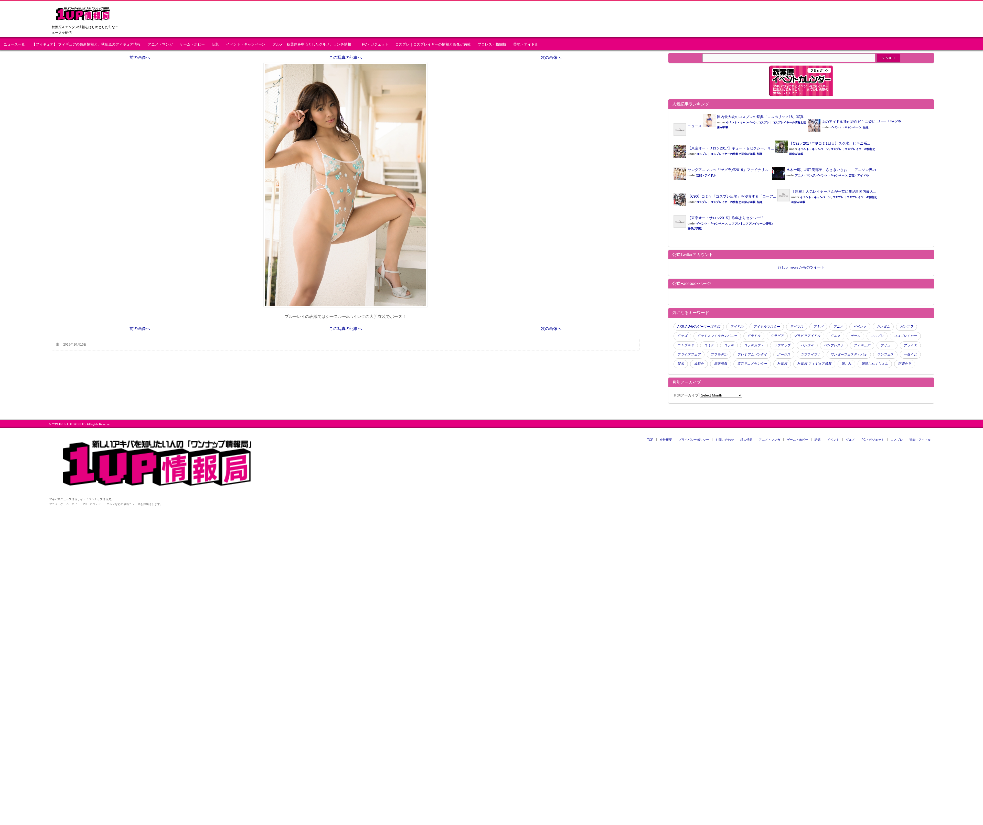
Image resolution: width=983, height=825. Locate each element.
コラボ (729, 345)
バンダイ (807, 345)
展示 (680, 364)
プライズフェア (689, 354)
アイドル (736, 326)
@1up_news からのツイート (801, 267)
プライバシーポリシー (693, 439)
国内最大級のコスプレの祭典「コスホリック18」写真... (762, 117)
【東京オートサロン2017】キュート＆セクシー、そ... (731, 148)
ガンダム (883, 326)
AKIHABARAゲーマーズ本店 (698, 326)
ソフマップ (782, 345)
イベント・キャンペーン (245, 44)
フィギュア (862, 345)
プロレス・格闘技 (492, 44)
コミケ (709, 345)
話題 (215, 44)
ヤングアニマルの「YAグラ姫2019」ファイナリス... (729, 170)
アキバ (818, 326)
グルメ (835, 336)
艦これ (846, 364)
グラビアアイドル (807, 336)
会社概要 (666, 439)
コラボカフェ (754, 345)
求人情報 (746, 439)
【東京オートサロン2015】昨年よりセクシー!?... (727, 218)
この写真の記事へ (345, 57)
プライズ (910, 345)
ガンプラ (906, 326)
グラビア (777, 336)
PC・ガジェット (375, 44)
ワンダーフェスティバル (848, 354)
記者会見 (904, 364)
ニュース (695, 126)
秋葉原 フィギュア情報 (814, 364)
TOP (650, 439)
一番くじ (910, 354)
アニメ (838, 326)
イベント (860, 326)
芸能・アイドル (525, 44)
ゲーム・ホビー (192, 44)
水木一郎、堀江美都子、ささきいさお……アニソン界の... (832, 170)
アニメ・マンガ (160, 44)
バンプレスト (834, 345)
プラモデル (719, 354)
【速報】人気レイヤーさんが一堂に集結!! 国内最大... (833, 191)
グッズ (682, 336)
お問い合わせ (724, 439)
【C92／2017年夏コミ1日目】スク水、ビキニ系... (829, 143)
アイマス (796, 326)
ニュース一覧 (14, 44)
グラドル (754, 336)
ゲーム (855, 336)
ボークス (783, 354)
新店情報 (720, 364)
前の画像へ (140, 57)
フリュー (887, 345)
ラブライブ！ (810, 354)
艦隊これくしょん (874, 364)
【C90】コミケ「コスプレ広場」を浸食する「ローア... (732, 196)
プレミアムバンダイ (752, 354)
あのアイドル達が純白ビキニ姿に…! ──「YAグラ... (863, 122)
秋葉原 (782, 364)
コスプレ (877, 336)
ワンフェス (885, 354)
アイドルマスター (766, 326)
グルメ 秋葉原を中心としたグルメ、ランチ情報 (313, 44)
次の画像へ (551, 57)
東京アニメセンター (752, 364)
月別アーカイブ (686, 395)
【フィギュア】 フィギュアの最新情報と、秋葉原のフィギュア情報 (86, 44)
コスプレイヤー (905, 336)
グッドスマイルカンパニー (717, 336)
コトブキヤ (685, 345)
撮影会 (699, 364)
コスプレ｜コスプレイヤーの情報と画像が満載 (433, 44)
